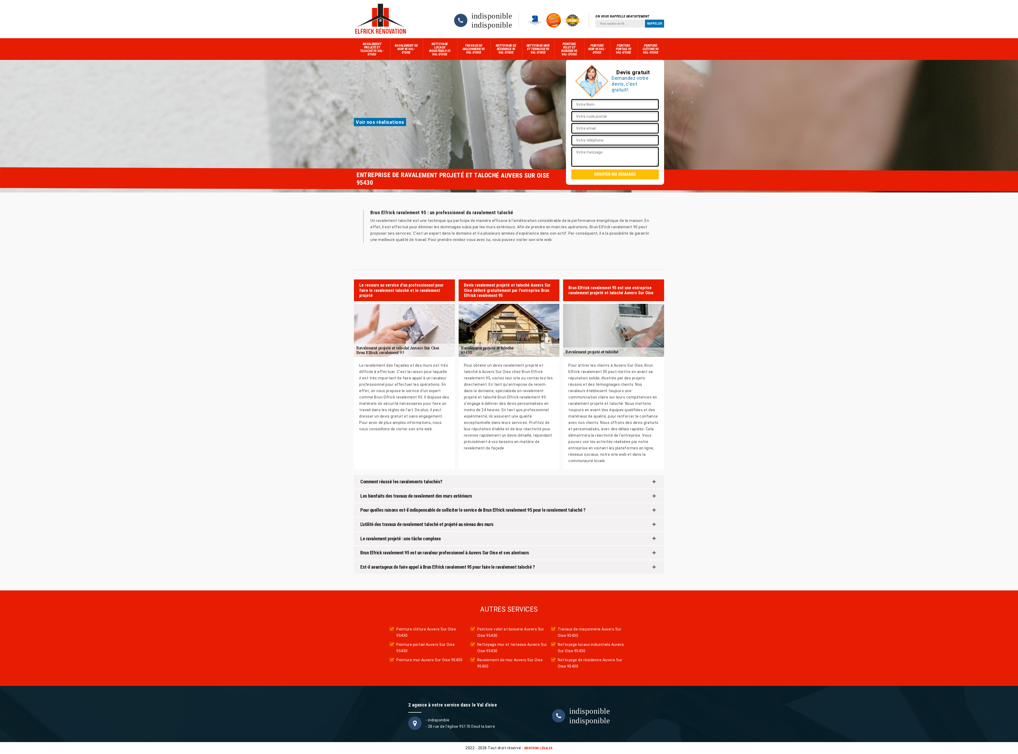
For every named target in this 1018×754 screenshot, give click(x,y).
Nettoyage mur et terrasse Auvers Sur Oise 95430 (512, 647)
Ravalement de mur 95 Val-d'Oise (406, 48)
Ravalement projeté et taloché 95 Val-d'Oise (372, 49)
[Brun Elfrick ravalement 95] (380, 19)
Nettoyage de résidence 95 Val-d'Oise (506, 48)
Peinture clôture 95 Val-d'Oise (651, 48)
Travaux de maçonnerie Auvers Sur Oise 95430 (589, 632)
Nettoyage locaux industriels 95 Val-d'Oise (439, 49)
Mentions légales (538, 748)
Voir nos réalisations (380, 122)
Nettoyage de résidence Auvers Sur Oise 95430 (590, 663)
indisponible (491, 16)
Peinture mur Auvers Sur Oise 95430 (429, 660)
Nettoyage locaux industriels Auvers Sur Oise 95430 (591, 647)
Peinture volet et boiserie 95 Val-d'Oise (569, 49)
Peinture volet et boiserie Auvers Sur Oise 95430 (510, 632)
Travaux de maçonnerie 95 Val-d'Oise (474, 48)
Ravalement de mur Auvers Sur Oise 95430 (510, 663)
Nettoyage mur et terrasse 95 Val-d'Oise (538, 48)
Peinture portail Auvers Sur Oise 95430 (425, 647)
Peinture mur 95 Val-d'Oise (597, 48)
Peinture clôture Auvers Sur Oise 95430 (426, 632)
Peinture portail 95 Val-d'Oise (623, 48)
